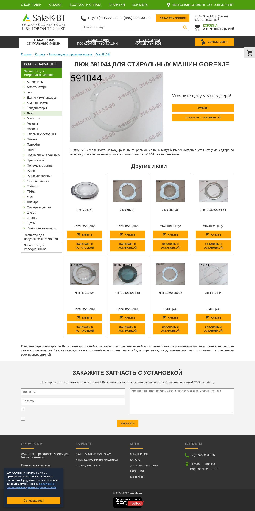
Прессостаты (36, 160)
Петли (31, 149)
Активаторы (35, 81)
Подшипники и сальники (43, 155)
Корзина (210, 25)
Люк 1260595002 (170, 292)
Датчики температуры (42, 97)
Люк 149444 (213, 292)
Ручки (31, 170)
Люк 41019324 (85, 292)
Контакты (140, 4)
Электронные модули (42, 228)
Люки (30, 113)
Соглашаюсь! (34, 500)
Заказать (128, 423)
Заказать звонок (173, 18)
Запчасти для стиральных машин (70, 54)
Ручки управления (39, 176)
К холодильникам (89, 465)
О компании (31, 4)
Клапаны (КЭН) (37, 102)
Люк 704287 (85, 209)
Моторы (32, 123)
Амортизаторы (37, 87)
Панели (32, 139)
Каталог (55, 4)
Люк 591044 (102, 54)
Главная (26, 54)
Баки (30, 92)
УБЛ (30, 196)
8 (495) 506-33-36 (135, 18)
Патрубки (33, 144)
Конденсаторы (37, 108)
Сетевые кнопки (38, 181)
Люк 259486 (170, 209)
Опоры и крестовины (41, 134)
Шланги (32, 217)
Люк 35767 (127, 209)
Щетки (31, 223)
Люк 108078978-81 (127, 292)
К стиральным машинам (93, 453)
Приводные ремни (40, 165)
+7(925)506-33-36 (103, 18)
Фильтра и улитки (39, 207)
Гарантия (117, 4)
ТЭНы (31, 191)
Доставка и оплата (85, 4)
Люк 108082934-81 (213, 209)
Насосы (32, 129)
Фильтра (32, 202)
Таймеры (33, 186)
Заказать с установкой (203, 117)
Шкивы (32, 212)
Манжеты (33, 118)
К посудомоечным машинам (97, 459)
